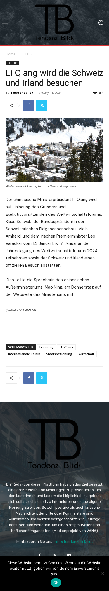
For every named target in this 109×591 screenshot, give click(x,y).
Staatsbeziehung (59, 354)
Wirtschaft (86, 354)
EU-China (66, 347)
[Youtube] (69, 555)
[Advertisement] (54, 327)
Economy (46, 347)
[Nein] (102, 573)
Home (10, 54)
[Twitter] (41, 105)
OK (56, 582)
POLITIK (27, 54)
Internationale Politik (24, 354)
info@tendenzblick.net (73, 542)
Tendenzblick (22, 92)
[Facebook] (28, 105)
